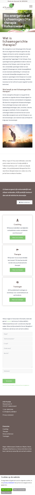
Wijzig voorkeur (6, 492)
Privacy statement (8, 415)
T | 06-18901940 (8, 409)
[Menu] (29, 6)
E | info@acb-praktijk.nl (9, 411)
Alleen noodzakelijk (19, 489)
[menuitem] (29, 6)
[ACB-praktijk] (14, 6)
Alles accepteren (6, 489)
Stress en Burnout (8, 434)
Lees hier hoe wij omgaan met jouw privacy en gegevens (16, 385)
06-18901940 (23, 1)
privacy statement (9, 482)
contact (9, 321)
